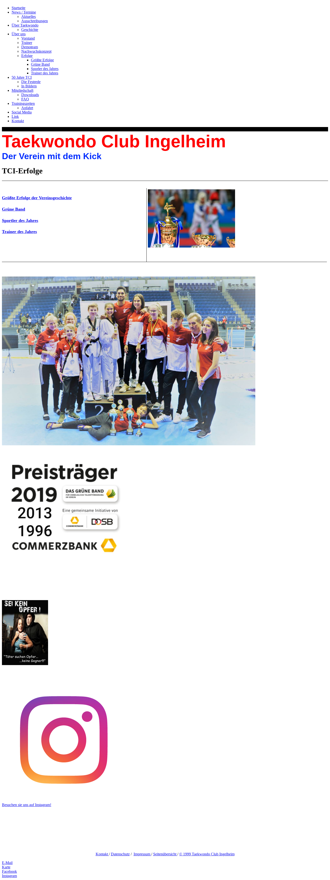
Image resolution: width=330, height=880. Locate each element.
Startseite (18, 8)
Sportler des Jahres (20, 220)
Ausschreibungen (34, 21)
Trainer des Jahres (44, 73)
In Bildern (29, 86)
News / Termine (24, 12)
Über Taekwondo (25, 25)
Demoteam (29, 47)
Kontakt (18, 121)
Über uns (19, 34)
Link (15, 116)
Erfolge (27, 56)
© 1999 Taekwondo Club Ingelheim (207, 854)
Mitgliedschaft (22, 90)
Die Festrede (31, 82)
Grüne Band (40, 64)
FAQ (25, 99)
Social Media (22, 112)
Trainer (26, 43)
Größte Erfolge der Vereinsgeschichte (37, 197)
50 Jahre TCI (22, 77)
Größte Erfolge (42, 60)
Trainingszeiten (23, 103)
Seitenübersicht (165, 854)
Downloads (30, 95)
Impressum (142, 854)
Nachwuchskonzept (36, 51)
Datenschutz (120, 854)
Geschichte (29, 30)
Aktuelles (28, 16)
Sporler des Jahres (44, 69)
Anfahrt (27, 108)
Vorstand (28, 38)
